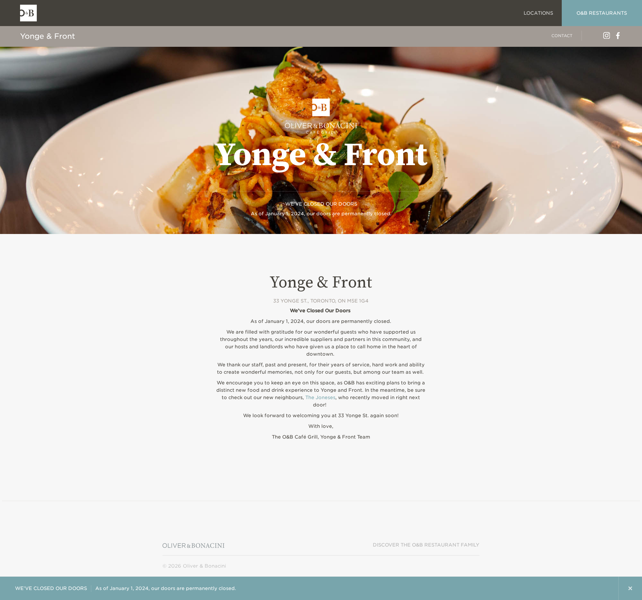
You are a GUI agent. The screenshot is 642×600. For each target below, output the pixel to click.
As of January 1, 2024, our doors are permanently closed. (125, 588)
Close (630, 588)
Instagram (607, 35)
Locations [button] (538, 13)
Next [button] (606, 588)
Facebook (618, 35)
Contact (561, 35)
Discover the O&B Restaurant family (426, 545)
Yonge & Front (47, 36)
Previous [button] (583, 588)
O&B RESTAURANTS (601, 13)
